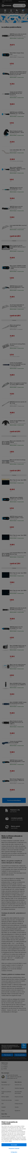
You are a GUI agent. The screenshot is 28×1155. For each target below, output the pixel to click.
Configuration (14, 1152)
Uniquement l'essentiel (14, 1148)
